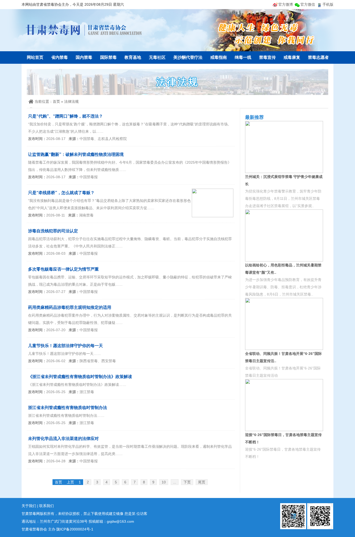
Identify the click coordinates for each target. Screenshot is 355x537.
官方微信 (307, 4)
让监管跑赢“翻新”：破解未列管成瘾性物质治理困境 (76, 154)
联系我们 (46, 506)
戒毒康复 (292, 57)
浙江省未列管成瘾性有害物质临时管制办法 (67, 407)
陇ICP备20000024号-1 (74, 529)
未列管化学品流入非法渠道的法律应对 (63, 438)
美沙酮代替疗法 (187, 57)
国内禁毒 (84, 57)
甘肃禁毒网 (84, 30)
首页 (56, 101)
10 (164, 482)
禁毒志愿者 (318, 57)
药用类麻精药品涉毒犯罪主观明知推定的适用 (69, 307)
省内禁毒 (59, 57)
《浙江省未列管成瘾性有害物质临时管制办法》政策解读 (80, 376)
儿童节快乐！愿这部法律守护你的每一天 (65, 345)
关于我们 (29, 506)
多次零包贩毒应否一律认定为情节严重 (63, 269)
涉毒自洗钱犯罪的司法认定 (53, 231)
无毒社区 (157, 57)
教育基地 (132, 57)
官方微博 (285, 4)
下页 (187, 482)
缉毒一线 (243, 57)
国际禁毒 (108, 57)
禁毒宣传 (267, 57)
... (174, 482)
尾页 (201, 482)
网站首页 (35, 57)
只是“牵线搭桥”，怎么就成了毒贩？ (61, 192)
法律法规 (71, 101)
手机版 (328, 4)
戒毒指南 (218, 57)
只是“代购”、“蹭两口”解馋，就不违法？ (65, 116)
